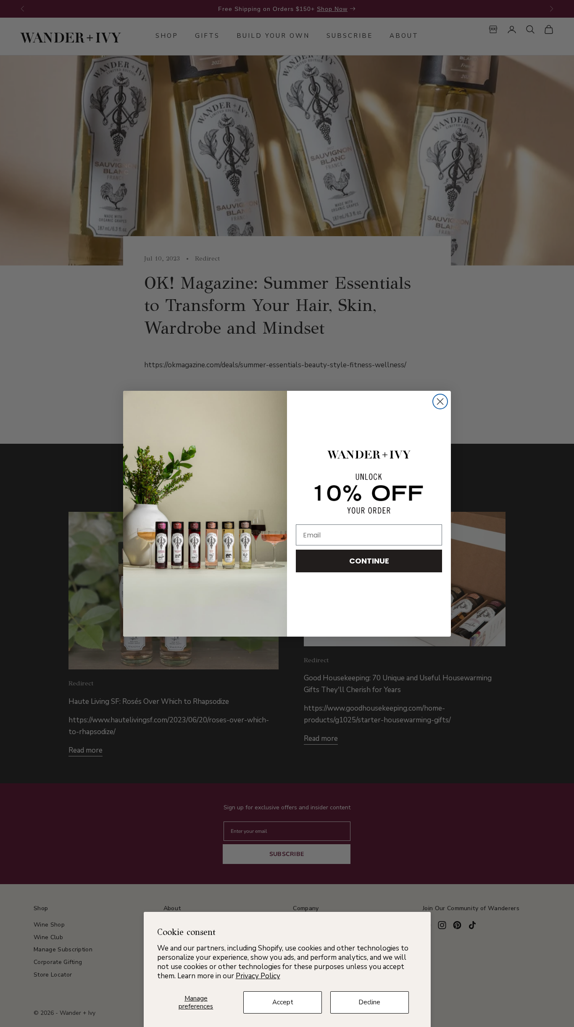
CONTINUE (369, 561)
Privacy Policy (258, 976)
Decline (369, 1002)
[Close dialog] (440, 401)
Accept (282, 1002)
